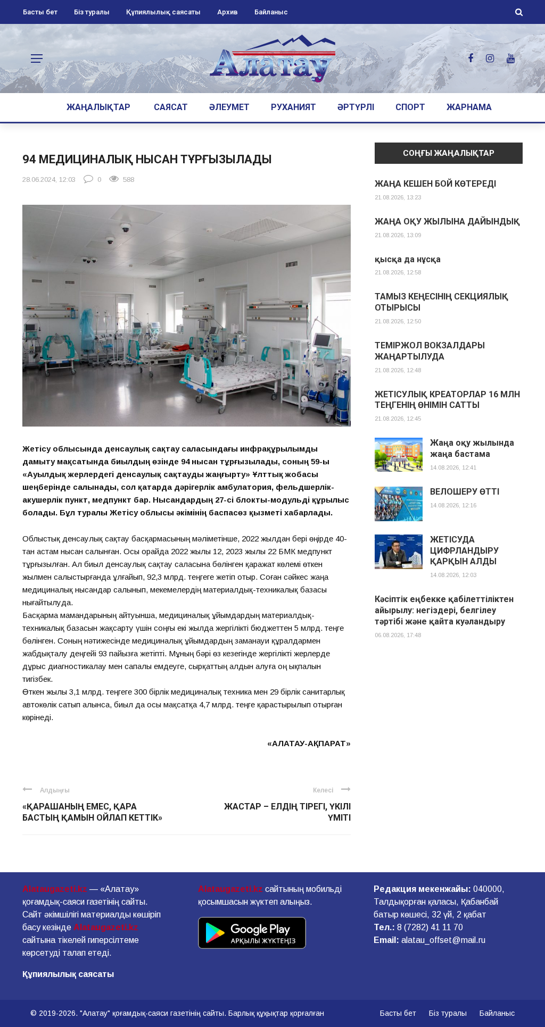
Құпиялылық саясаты (163, 12)
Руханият (293, 107)
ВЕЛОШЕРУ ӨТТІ (464, 492)
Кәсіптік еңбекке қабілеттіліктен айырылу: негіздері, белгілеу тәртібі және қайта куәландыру (444, 610)
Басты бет (40, 12)
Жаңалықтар (98, 107)
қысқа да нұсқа (408, 259)
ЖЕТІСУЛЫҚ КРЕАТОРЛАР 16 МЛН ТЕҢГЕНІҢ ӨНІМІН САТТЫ (447, 400)
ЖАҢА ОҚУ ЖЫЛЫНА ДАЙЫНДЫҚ (447, 221)
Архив (227, 12)
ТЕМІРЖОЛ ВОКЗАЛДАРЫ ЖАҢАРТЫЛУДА (430, 351)
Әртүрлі (355, 107)
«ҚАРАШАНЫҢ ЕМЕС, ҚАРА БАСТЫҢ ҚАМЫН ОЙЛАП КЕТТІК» (92, 812)
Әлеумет (229, 107)
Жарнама (469, 107)
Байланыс (271, 12)
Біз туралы (92, 12)
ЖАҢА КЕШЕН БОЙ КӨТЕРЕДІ (435, 184)
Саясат (171, 107)
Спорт (410, 107)
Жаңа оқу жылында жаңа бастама (472, 448)
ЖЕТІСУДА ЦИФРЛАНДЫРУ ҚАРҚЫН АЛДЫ (464, 551)
